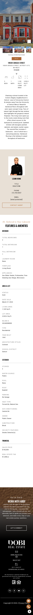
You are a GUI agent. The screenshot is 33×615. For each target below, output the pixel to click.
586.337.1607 (16, 560)
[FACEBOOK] (14, 590)
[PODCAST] (10, 590)
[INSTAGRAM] (23, 590)
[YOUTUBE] (19, 590)
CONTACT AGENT (16, 205)
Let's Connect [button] (16, 528)
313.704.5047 (16, 193)
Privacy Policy (24, 603)
